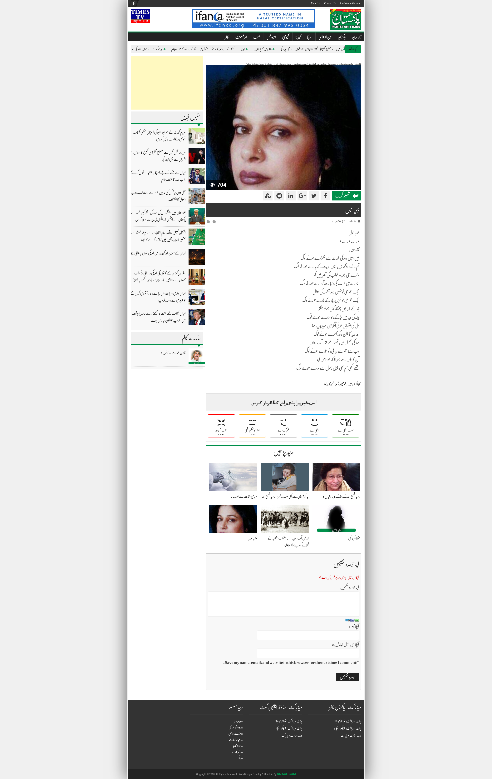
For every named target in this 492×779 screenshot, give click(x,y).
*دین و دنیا (238, 721)
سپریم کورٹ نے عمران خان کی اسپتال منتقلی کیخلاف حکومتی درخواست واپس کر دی (136, 49)
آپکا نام (353, 626)
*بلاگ (240, 758)
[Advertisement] (167, 83)
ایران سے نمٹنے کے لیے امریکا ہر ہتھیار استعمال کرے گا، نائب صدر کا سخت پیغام (218, 49)
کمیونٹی (285, 37)
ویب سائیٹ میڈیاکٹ (291, 735)
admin (353, 221)
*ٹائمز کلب (237, 752)
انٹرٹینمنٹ (241, 37)
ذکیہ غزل (252, 538)
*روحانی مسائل (236, 727)
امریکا (309, 37)
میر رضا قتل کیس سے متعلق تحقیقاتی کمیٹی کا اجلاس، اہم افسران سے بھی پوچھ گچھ (326, 49)
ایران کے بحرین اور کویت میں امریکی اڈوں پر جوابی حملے (158, 253)
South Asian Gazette (349, 3)
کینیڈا (298, 37)
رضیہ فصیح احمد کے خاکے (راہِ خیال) (341, 496)
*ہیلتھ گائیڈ (238, 746)
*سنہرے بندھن (235, 733)
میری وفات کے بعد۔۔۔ (244, 496)
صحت (256, 37)
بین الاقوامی (325, 37)
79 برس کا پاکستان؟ (273, 49)
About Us (315, 3)
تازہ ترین (356, 37)
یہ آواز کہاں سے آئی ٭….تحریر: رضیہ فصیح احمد (285, 496)
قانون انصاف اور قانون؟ (173, 352)
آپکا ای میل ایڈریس (345, 644)
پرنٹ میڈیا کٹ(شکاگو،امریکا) (288, 728)
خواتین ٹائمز (340, 384)
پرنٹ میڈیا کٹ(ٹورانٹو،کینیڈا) (288, 721)
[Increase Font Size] (214, 221)
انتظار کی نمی (354, 538)
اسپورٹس (271, 37)
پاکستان (342, 37)
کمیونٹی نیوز (329, 384)
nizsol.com (286, 774)
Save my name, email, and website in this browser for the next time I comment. (289, 662)
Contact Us (330, 3)
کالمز (227, 37)
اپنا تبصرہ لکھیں (349, 587)
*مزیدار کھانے (236, 739)
